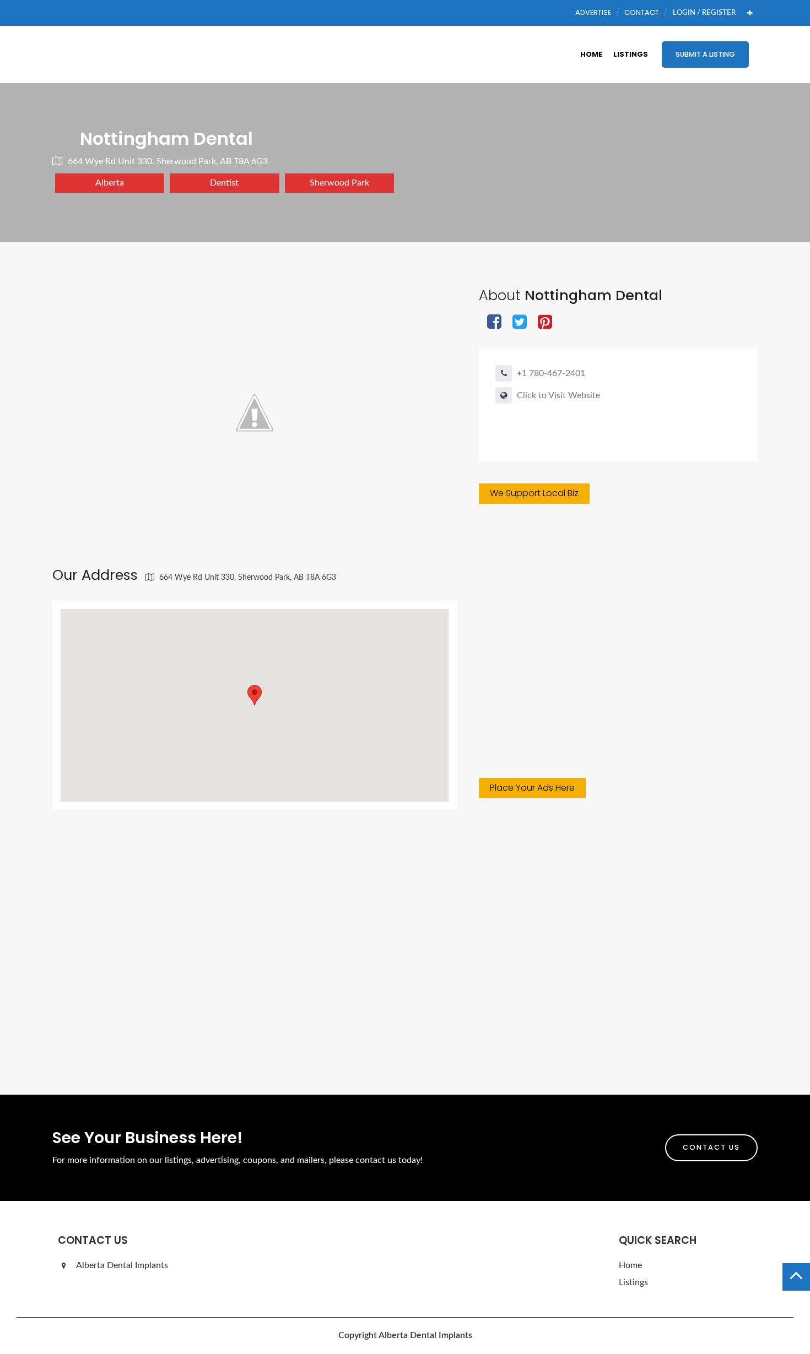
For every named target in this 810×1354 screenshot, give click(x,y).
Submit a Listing (705, 54)
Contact (641, 12)
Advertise (593, 12)
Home (591, 54)
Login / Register (704, 12)
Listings (630, 54)
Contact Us (711, 1147)
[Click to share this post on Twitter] (519, 323)
